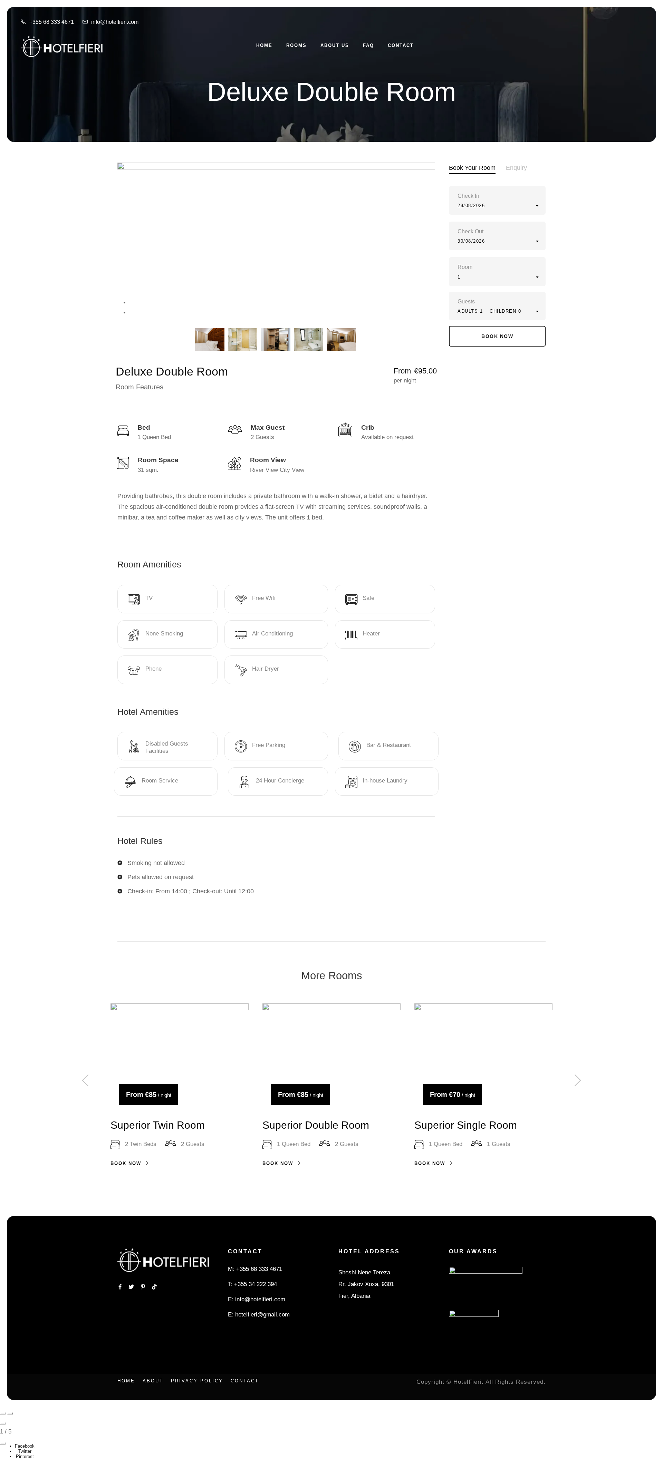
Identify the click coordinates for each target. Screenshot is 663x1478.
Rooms (296, 45)
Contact (401, 45)
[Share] (3, 1443)
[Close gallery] (3, 1423)
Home (264, 45)
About (153, 1380)
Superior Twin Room (157, 1125)
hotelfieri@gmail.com (262, 1314)
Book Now (125, 1163)
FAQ (368, 45)
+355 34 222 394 (255, 1284)
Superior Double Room (315, 1125)
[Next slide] (10, 1413)
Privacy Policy (197, 1380)
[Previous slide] (3, 1413)
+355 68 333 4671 (259, 1269)
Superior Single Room (465, 1125)
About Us (334, 45)
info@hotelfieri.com (260, 1299)
